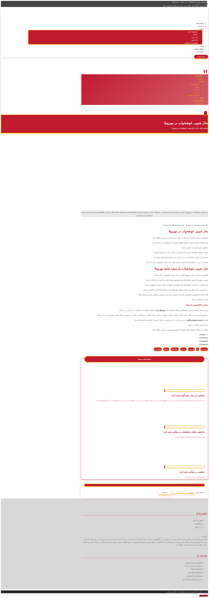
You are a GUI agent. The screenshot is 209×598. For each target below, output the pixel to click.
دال (165, 592)
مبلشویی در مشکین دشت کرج (193, 477)
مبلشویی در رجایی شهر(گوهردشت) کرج (107, 400)
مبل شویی (198, 400)
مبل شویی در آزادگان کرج (175, 400)
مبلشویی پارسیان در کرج (142, 400)
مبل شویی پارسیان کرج (188, 400)
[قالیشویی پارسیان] (200, 17)
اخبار (203, 400)
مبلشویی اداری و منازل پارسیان (158, 400)
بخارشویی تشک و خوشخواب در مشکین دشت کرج (187, 437)
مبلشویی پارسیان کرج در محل (127, 400)
